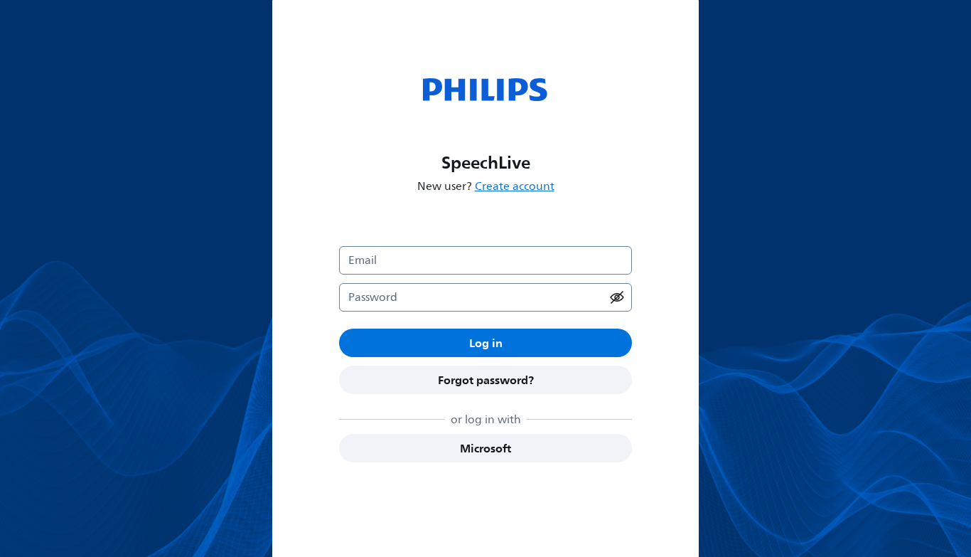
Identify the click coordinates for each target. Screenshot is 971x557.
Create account (514, 186)
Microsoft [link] (485, 448)
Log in (486, 343)
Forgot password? (486, 380)
